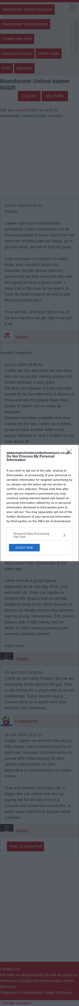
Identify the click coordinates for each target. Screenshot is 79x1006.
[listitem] (39, 535)
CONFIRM (24, 547)
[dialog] (39, 503)
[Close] (70, 453)
